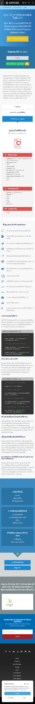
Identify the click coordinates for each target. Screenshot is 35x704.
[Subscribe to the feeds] (29, 651)
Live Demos (17, 673)
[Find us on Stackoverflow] (18, 651)
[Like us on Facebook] (6, 651)
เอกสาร (17, 495)
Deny (24, 697)
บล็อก (17, 520)
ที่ (18, 106)
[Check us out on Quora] (21, 651)
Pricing (17, 667)
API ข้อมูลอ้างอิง (17, 501)
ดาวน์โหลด (12, 64)
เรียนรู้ (22, 64)
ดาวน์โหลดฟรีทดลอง (18, 39)
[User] (29, 3)
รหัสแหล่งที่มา (17, 498)
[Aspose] (12, 3)
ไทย (25, 3)
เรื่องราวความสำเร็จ (17, 542)
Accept (17, 693)
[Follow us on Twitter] (10, 651)
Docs (17, 670)
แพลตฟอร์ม (17, 112)
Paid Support (17, 678)
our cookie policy (22, 689)
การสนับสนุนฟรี (17, 514)
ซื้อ (27, 63)
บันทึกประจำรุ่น (18, 523)
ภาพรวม (17, 58)
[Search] (32, 3)
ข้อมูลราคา (17, 568)
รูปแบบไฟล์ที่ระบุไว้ (20, 133)
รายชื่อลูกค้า (17, 539)
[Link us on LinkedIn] (14, 651)
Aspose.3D (9, 605)
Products (17, 661)
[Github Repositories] (25, 651)
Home (17, 658)
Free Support (17, 676)
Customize (11, 697)
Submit (17, 636)
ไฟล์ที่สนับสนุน (17, 119)
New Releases (17, 664)
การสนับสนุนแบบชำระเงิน (17, 517)
